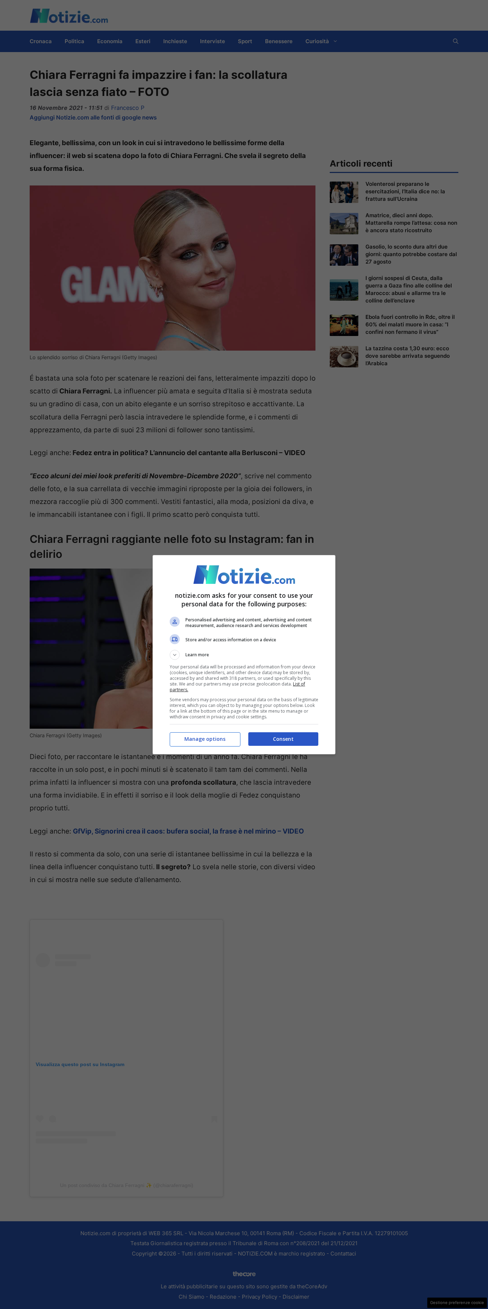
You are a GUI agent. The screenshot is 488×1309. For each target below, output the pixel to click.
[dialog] (244, 654)
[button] (244, 655)
